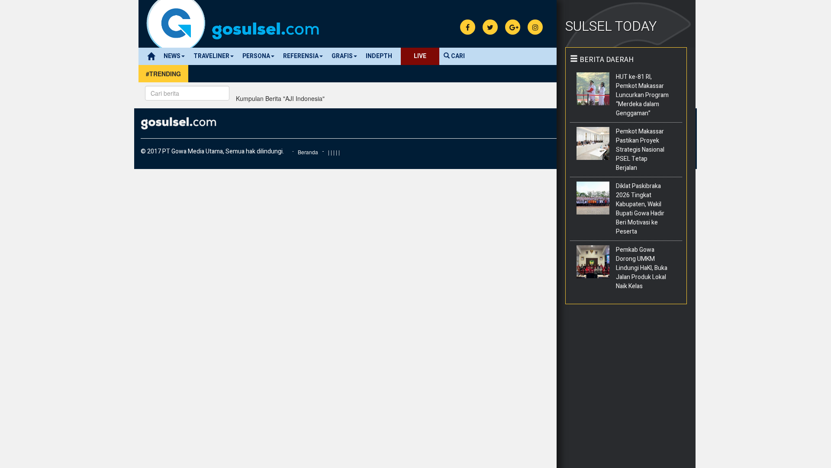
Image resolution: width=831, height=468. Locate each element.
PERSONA (256, 56)
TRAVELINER (211, 56)
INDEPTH (379, 56)
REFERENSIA (301, 56)
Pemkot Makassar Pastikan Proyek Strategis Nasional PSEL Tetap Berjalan (640, 149)
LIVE (420, 56)
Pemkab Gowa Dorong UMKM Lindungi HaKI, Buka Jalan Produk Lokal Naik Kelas (641, 268)
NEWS (172, 56)
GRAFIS (342, 56)
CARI (457, 56)
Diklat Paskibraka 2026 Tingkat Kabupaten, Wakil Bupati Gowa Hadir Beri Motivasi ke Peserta (640, 209)
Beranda (308, 152)
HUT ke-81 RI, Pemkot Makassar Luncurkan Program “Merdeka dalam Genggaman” (642, 95)
